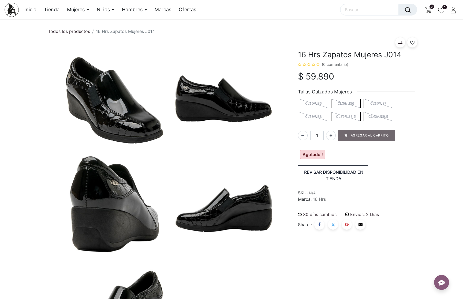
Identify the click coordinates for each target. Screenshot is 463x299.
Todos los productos (69, 31)
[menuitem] (32, 9)
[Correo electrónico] (360, 224)
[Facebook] (319, 224)
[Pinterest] (347, 224)
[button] (400, 42)
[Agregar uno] (331, 135)
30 (320, 214)
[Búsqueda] (407, 9)
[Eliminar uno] (303, 135)
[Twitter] (333, 224)
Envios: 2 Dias (364, 214)
